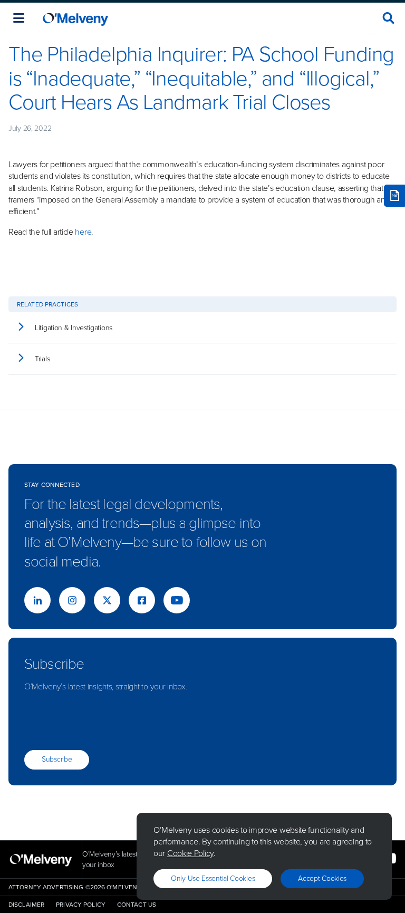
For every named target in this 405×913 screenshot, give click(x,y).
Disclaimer (26, 904)
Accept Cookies (322, 878)
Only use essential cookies (213, 878)
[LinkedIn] (37, 600)
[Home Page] (75, 18)
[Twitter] (107, 600)
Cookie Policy (190, 853)
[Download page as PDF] (394, 196)
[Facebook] (142, 600)
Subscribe (57, 759)
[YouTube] (176, 600)
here (83, 232)
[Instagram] (72, 600)
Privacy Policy (80, 904)
